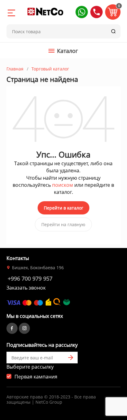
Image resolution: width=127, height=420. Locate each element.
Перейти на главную (63, 224)
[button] (82, 12)
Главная (14, 69)
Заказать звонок (26, 287)
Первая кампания (35, 377)
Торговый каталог (50, 69)
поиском (62, 185)
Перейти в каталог (63, 208)
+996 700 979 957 (30, 278)
